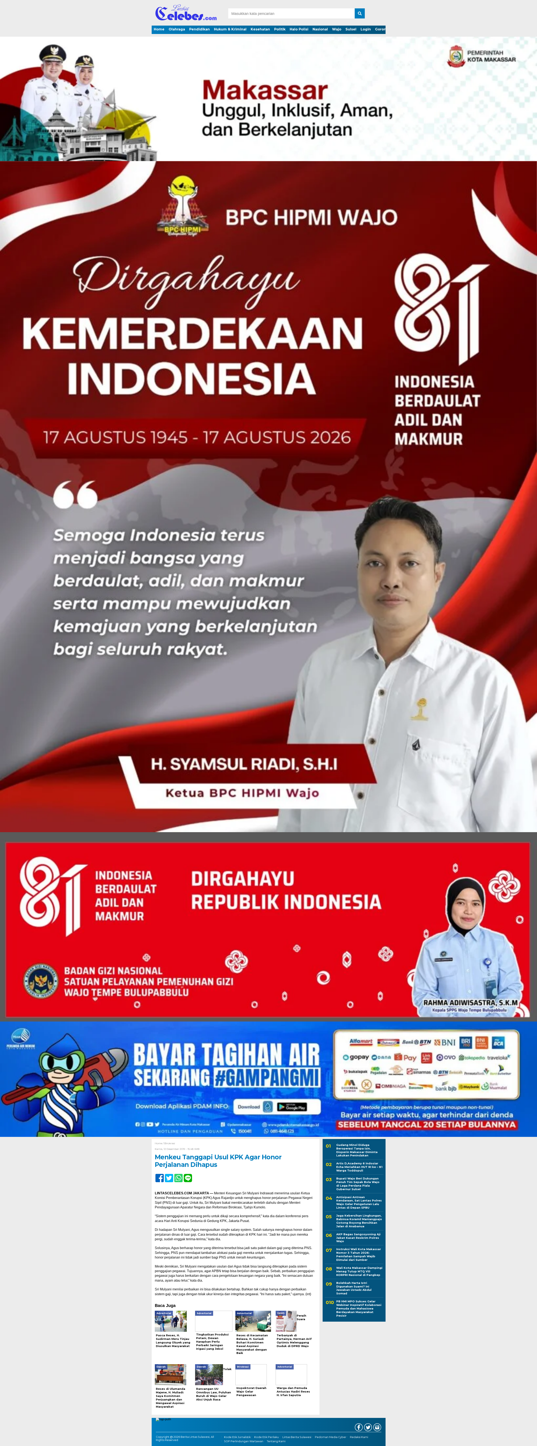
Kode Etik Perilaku (266, 1437)
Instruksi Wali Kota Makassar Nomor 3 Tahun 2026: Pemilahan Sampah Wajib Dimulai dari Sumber (358, 1254)
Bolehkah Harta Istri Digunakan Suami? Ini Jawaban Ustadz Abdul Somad (353, 1288)
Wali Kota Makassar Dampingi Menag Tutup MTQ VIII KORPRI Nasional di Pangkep (359, 1271)
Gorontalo (384, 29)
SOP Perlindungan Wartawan (243, 1441)
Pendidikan (199, 29)
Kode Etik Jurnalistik (237, 1437)
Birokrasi (169, 1143)
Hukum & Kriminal (230, 29)
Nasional (320, 29)
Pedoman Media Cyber (330, 1437)
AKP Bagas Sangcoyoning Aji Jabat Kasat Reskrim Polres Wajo (358, 1238)
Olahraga (177, 29)
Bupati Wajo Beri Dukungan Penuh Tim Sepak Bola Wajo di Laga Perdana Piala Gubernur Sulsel (357, 1184)
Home (159, 29)
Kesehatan (260, 29)
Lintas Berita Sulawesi (296, 1437)
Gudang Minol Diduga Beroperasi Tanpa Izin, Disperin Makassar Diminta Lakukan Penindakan (357, 1150)
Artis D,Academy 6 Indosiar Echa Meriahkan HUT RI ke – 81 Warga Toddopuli (359, 1167)
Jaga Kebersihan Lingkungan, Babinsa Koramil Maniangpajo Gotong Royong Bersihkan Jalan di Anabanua (359, 1221)
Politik (279, 29)
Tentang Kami (276, 1441)
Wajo (336, 29)
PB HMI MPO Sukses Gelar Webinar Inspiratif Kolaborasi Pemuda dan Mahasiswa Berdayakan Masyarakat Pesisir (358, 1308)
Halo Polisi (299, 29)
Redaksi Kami (359, 1437)
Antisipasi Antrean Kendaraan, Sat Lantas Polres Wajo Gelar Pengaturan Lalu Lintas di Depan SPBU (359, 1202)
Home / (159, 1143)
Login (366, 29)
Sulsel (350, 29)
